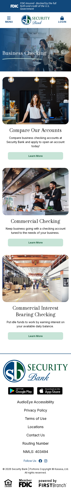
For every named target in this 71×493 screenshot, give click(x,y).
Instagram (45, 461)
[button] (62, 20)
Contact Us (35, 435)
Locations (36, 427)
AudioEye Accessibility (35, 402)
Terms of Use (35, 418)
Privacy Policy (35, 410)
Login (62, 21)
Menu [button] (9, 21)
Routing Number (35, 443)
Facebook (40, 461)
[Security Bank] (35, 19)
